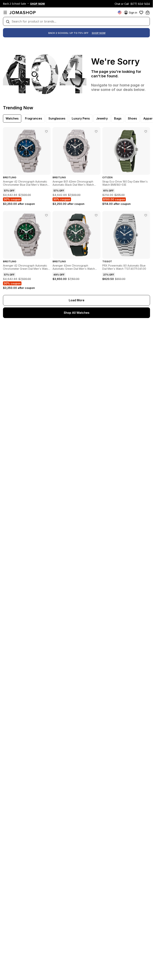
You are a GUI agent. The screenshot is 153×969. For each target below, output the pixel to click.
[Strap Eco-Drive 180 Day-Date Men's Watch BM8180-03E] (146, 131)
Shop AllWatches (76, 313)
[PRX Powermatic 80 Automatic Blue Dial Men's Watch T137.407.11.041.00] (146, 215)
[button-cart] (147, 12)
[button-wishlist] (141, 12)
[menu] (5, 12)
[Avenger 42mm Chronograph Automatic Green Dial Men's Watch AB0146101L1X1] (96, 215)
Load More (76, 300)
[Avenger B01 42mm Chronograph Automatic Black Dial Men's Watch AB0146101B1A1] (96, 131)
